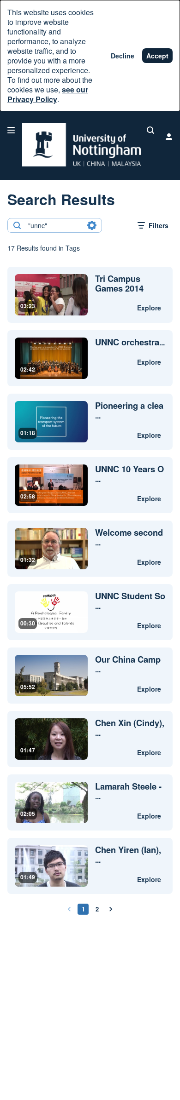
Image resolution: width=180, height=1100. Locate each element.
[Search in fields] (92, 225)
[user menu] (169, 136)
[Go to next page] (110, 909)
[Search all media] (150, 130)
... (130, 342)
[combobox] (54, 225)
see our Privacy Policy (47, 94)
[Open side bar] (11, 130)
